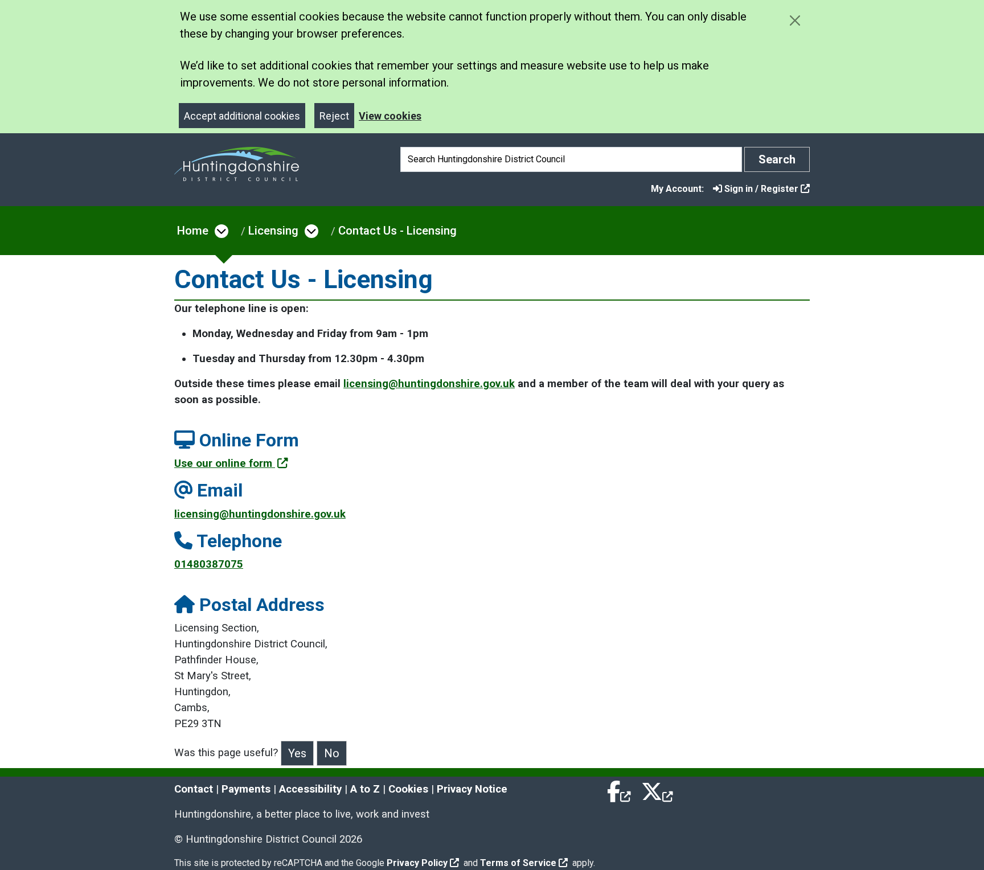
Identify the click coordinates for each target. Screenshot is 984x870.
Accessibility (310, 789)
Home (192, 230)
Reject (334, 116)
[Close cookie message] (795, 20)
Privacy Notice (472, 789)
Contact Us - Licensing (397, 230)
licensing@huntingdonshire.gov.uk (429, 383)
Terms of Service (518, 862)
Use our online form (224, 463)
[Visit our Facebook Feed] (619, 789)
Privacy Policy (417, 862)
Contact (193, 789)
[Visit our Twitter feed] (657, 789)
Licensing (273, 230)
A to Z (365, 789)
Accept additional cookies (242, 116)
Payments (246, 789)
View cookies (390, 116)
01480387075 (208, 564)
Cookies (408, 789)
